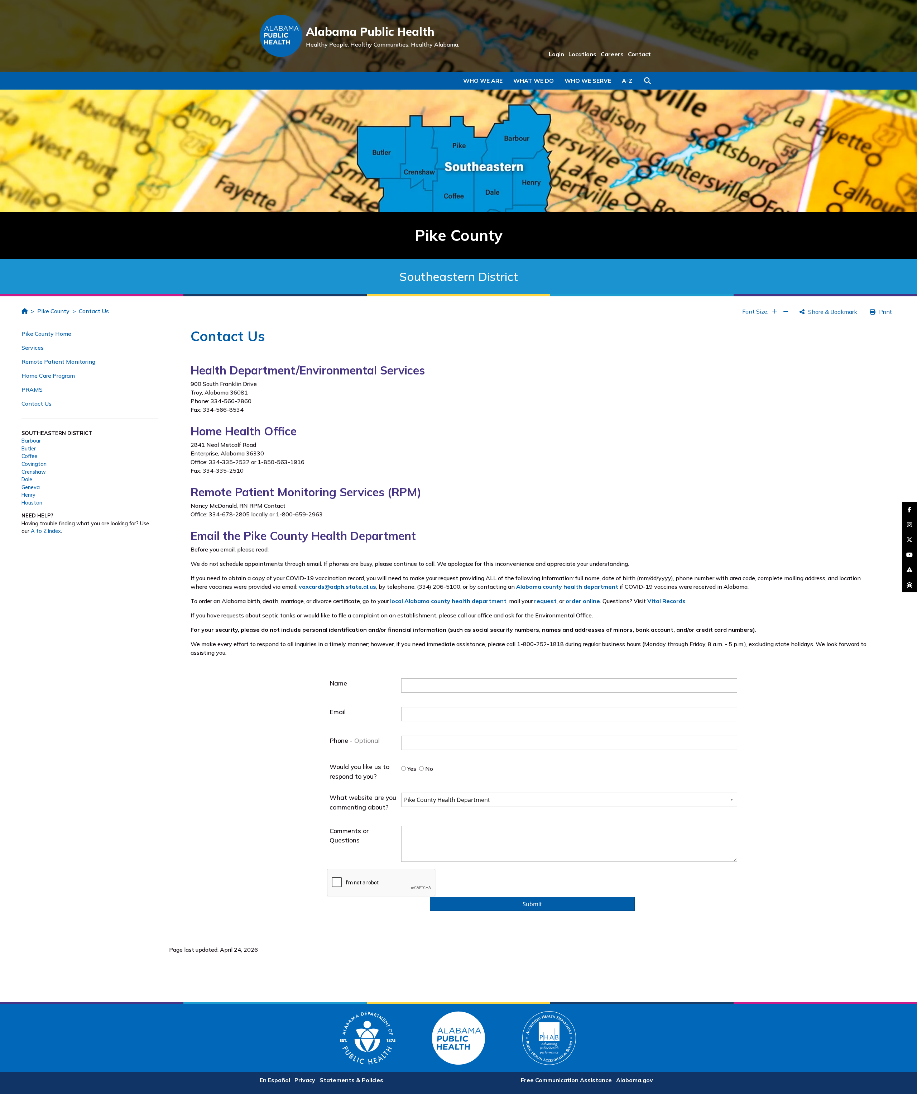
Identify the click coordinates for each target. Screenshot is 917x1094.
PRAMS (32, 389)
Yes (411, 768)
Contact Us (94, 311)
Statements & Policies (351, 1080)
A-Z (627, 80)
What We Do (533, 80)
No (428, 768)
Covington (34, 464)
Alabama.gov (634, 1080)
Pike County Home (46, 333)
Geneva (30, 487)
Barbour (31, 441)
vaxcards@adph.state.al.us (337, 586)
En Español (275, 1080)
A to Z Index (46, 531)
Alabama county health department (567, 586)
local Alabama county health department (448, 601)
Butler (28, 448)
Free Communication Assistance (566, 1080)
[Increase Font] (774, 311)
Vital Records (666, 601)
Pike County (53, 311)
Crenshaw (33, 472)
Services (32, 347)
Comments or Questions (349, 835)
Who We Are (483, 80)
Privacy (304, 1080)
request (545, 601)
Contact (639, 54)
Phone (340, 740)
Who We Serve (588, 80)
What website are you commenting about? (363, 802)
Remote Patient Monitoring (58, 361)
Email (338, 712)
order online (583, 601)
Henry (28, 495)
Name (338, 683)
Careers (612, 54)
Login (556, 54)
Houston (31, 503)
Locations (582, 54)
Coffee (29, 456)
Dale (26, 479)
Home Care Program (48, 375)
